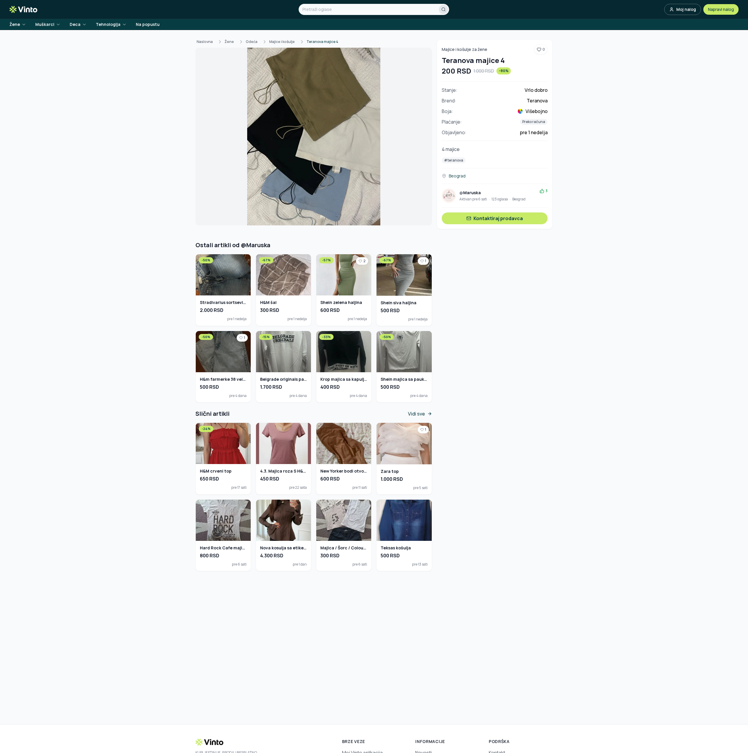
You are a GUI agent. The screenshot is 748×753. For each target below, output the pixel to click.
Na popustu (148, 24)
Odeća (251, 41)
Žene (229, 41)
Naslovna (205, 41)
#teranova (453, 160)
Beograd (457, 176)
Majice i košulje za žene (464, 49)
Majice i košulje (282, 41)
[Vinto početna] (23, 9)
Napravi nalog (721, 9)
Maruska (470, 192)
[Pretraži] (443, 9)
